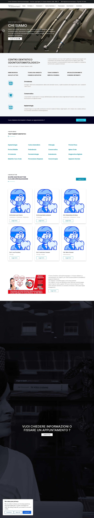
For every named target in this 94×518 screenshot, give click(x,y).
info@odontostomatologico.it (69, 1)
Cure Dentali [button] (70, 6)
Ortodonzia (12, 154)
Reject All (18, 512)
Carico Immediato (34, 145)
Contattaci (79, 6)
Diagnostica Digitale (75, 154)
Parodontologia (33, 154)
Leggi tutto (81, 179)
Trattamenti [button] (39, 6)
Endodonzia (52, 154)
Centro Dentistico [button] (50, 6)
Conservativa (53, 149)
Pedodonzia (32, 149)
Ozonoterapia (53, 159)
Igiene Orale (73, 149)
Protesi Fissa (73, 145)
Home (23, 6)
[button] (3, 30)
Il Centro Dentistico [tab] (48, 50)
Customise (9, 512)
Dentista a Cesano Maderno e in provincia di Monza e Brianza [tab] (45, 50)
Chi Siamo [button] (29, 6)
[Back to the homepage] (14, 5)
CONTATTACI (47, 434)
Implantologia (12, 145)
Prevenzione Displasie (35, 159)
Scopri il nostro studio (16, 38)
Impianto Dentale (74, 159)
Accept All (26, 512)
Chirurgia (51, 145)
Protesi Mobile (13, 149)
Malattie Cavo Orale (15, 159)
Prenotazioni (61, 6)
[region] (18, 507)
